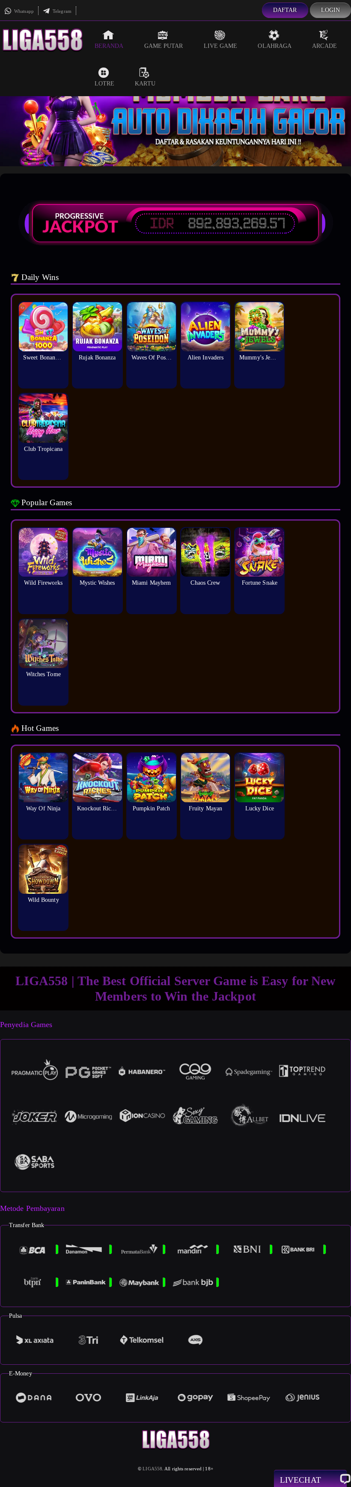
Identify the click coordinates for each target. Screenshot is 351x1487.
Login (330, 10)
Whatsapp (23, 11)
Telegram (61, 11)
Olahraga (275, 46)
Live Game (221, 46)
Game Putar (163, 46)
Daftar (285, 10)
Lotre (105, 83)
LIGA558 (152, 1468)
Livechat (300, 1479)
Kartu (145, 83)
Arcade (324, 46)
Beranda (109, 46)
